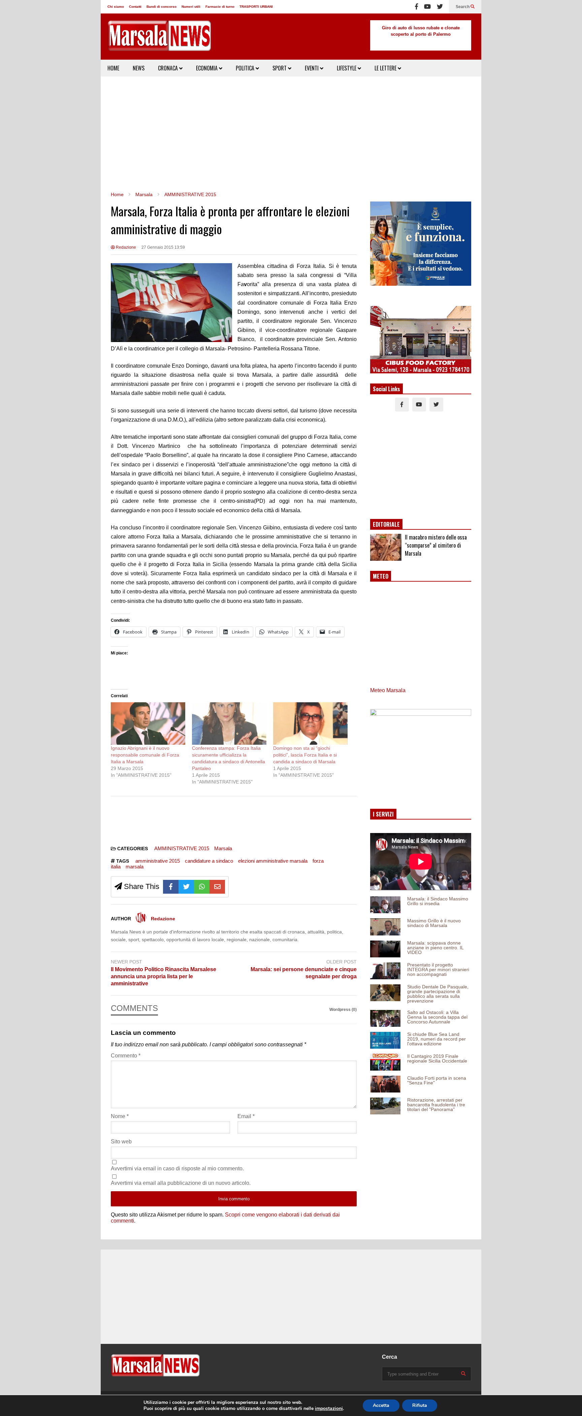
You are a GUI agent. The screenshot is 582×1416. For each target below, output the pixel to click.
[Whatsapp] (201, 887)
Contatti (135, 6)
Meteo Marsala (388, 690)
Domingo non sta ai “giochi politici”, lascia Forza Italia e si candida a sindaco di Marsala (305, 754)
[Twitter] (440, 6)
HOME (113, 68)
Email (246, 1116)
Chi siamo (115, 6)
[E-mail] (217, 887)
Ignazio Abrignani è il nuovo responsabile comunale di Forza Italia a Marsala (145, 754)
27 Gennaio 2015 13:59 (163, 247)
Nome (120, 1116)
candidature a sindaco (209, 861)
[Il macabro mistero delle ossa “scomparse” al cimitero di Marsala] (385, 547)
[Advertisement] (291, 134)
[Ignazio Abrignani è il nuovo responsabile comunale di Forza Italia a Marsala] (148, 723)
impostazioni (329, 1409)
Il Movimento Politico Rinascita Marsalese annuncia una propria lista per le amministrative (163, 976)
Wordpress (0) (343, 1009)
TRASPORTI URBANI (256, 6)
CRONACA (168, 68)
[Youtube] (427, 6)
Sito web (121, 1141)
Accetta (381, 1405)
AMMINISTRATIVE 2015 (181, 848)
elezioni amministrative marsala (273, 861)
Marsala (223, 848)
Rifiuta (419, 1405)
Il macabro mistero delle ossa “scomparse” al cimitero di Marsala (436, 545)
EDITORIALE (386, 524)
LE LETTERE (386, 68)
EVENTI (312, 68)
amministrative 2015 (157, 861)
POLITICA (246, 68)
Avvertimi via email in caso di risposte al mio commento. (177, 1168)
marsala (134, 866)
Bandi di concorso (161, 6)
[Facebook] (416, 6)
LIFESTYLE (347, 68)
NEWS (138, 68)
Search (463, 6)
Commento (125, 1055)
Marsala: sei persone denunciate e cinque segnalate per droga (304, 972)
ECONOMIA (207, 68)
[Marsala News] (159, 40)
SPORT (280, 68)
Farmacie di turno (219, 6)
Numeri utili (191, 6)
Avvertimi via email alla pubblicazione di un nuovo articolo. (181, 1183)
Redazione (125, 247)
